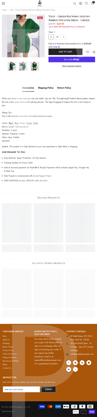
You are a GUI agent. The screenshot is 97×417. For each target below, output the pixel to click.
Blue (16, 123)
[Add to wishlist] (87, 52)
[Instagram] (75, 362)
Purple (29, 123)
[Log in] (80, 3)
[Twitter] (75, 369)
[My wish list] (86, 3)
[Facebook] (68, 362)
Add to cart (65, 51)
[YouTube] (68, 369)
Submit (48, 389)
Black (11, 123)
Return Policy (64, 87)
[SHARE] (93, 52)
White (35, 123)
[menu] (3, 3)
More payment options (71, 66)
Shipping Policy (46, 87)
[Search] (74, 3)
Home (4, 9)
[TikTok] (88, 362)
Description (28, 87)
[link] (17, 245)
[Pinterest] (82, 362)
